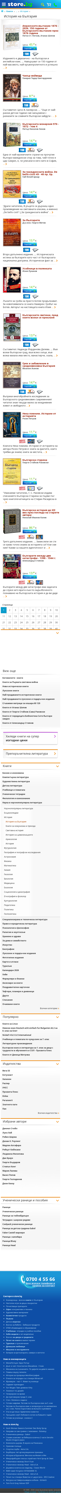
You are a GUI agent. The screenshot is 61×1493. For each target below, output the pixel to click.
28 (44, 622)
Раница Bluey (9, 1241)
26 (33, 622)
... (16, 11)
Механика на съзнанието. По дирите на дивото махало (30, 1369)
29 (50, 622)
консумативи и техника (19, 1309)
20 (56, 616)
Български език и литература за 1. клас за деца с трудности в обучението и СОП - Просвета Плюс (27, 1049)
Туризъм (7, 966)
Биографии (8, 949)
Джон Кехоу (8, 1183)
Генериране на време (15, 1394)
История (24, 11)
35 (27, 628)
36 (33, 628)
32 (9, 628)
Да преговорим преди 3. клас (19, 1397)
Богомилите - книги (12, 678)
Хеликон (6, 1079)
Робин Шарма (9, 1137)
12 (9, 616)
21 (3, 622)
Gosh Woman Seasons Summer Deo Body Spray (26, 1428)
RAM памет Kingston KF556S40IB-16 (21, 1471)
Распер (6, 1083)
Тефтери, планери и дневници (18, 991)
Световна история (14, 830)
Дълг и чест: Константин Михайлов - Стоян (25, 1366)
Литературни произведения (17, 1043)
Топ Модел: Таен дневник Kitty (19, 1387)
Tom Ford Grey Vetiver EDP (17, 1483)
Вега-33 (6, 1070)
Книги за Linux (10, 1023)
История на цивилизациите (19, 834)
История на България (16, 821)
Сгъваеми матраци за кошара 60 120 (21, 703)
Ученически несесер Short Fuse (20, 1461)
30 (56, 622)
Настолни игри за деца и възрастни (21, 1303)
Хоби (4, 974)
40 (56, 628)
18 (44, 616)
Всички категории (48, 1008)
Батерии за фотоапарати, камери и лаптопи (25, 1352)
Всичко (19, 1337)
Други (5, 995)
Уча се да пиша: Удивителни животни (22, 1411)
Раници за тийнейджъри (15, 1215)
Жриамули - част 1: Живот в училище (22, 1381)
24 (21, 622)
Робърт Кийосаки (11, 1149)
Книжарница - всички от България (24, 1300)
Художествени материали (17, 1312)
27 (39, 622)
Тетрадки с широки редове (16, 1220)
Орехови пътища (13, 1446)
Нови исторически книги (15, 686)
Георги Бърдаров (11, 1162)
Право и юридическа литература (19, 923)
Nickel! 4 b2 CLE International (16, 1035)
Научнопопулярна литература (18, 808)
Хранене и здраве (11, 936)
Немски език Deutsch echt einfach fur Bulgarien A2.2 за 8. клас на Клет (29, 1029)
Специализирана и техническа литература (24, 919)
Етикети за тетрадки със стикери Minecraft (24, 1378)
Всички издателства (47, 1113)
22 (9, 622)
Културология (10, 900)
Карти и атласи (10, 961)
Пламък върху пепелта (16, 1372)
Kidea (5, 1096)
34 (21, 628)
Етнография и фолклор (15, 896)
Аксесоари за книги (12, 983)
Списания (7, 999)
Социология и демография (17, 892)
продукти (16, 1315)
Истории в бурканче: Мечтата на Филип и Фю (26, 1455)
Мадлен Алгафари (11, 1145)
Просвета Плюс (10, 1091)
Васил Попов (8, 1175)
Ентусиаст (7, 1075)
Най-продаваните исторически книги (22, 694)
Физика (7, 861)
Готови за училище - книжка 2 (19, 1418)
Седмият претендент (15, 1384)
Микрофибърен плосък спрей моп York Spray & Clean (29, 1458)
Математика (10, 865)
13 (15, 616)
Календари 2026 (10, 970)
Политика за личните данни (49, 1492)
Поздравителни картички (16, 987)
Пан (4, 1108)
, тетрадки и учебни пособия (23, 1331)
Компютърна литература (15, 777)
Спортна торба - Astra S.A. (17, 1449)
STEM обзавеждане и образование (21, 1328)
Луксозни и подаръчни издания (19, 953)
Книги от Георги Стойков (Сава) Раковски (23, 711)
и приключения (17, 1343)
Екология (8, 887)
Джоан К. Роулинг (11, 1141)
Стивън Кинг (9, 1166)
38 (44, 628)
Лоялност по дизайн (15, 1390)
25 (27, 622)
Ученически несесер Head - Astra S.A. (22, 1464)
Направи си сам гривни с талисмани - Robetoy (26, 1431)
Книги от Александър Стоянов (18, 723)
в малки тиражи (20, 1340)
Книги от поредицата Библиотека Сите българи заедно (27, 717)
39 (50, 628)
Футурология (10, 848)
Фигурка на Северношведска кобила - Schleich (26, 1480)
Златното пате (9, 1104)
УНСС (5, 1087)
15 (27, 616)
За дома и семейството (14, 940)
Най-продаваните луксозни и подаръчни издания (28, 699)
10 (56, 610)
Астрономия (10, 856)
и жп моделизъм (20, 1334)
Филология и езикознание (16, 798)
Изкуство (7, 944)
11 (3, 616)
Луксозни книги (10, 690)
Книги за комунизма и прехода (20, 826)
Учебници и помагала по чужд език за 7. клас (25, 1039)
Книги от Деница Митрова (16, 1054)
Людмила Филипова (13, 1153)
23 (15, 622)
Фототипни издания (13, 957)
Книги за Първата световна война (20, 682)
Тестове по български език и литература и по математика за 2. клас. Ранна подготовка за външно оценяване (31, 1407)
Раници (6, 1207)
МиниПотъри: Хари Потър (17, 1363)
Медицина (9, 883)
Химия (7, 870)
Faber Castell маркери (13, 1232)
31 (3, 628)
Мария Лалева (9, 1170)
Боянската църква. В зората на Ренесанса (24, 1443)
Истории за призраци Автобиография (22, 1375)
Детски (13, 1321)
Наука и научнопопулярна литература (22, 802)
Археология (11, 839)
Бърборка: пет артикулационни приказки (24, 1452)
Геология (8, 874)
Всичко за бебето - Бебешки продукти (23, 1325)
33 (15, 628)
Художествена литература (16, 781)
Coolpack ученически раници (17, 1224)
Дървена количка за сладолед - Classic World (25, 1467)
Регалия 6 (7, 1100)
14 (21, 616)
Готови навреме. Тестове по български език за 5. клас (29, 1403)
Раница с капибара (12, 1236)
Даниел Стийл (9, 1128)
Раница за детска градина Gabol (18, 1228)
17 (39, 616)
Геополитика (10, 914)
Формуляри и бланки (13, 978)
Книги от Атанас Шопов (14, 707)
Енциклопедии (11, 812)
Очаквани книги (11, 1004)
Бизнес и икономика (13, 773)
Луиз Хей (7, 1132)
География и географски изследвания (22, 852)
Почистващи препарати (16, 1306)
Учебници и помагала (13, 789)
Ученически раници (12, 1211)
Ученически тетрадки (13, 794)
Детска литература (12, 785)
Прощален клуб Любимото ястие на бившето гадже (28, 1415)
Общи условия (30, 1492)
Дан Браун (7, 1158)
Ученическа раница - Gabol (18, 1434)
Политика (9, 909)
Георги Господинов (12, 1179)
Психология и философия (15, 928)
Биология (8, 878)
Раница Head (9, 1245)
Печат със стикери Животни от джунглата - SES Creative (30, 1477)
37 (39, 628)
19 (50, 616)
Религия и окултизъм (13, 932)
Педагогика (9, 905)
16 (33, 616)
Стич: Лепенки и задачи (16, 1400)
